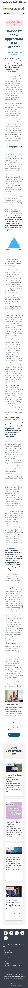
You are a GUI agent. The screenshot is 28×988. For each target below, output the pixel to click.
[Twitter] (22, 933)
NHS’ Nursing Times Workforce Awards (13, 858)
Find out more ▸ (14, 735)
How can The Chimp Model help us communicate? (13, 824)
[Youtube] (6, 938)
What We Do (7, 950)
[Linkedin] (17, 933)
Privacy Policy (14, 945)
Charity (5, 954)
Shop (5, 961)
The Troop (6, 957)
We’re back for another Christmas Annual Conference (13, 902)
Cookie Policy (6, 945)
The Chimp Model (8, 952)
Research (6, 959)
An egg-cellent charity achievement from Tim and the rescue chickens (14, 778)
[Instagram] (11, 933)
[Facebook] (6, 933)
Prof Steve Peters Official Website (12, 965)
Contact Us (6, 963)
